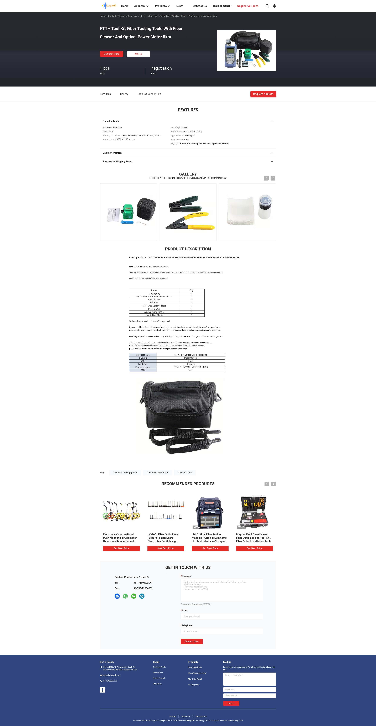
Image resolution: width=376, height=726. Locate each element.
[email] (117, 596)
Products (112, 16)
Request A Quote (263, 93)
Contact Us (157, 684)
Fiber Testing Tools (128, 16)
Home (102, 16)
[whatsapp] (125, 596)
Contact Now (192, 641)
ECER (241, 721)
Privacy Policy (201, 716)
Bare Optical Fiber (195, 667)
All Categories (193, 685)
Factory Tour (158, 673)
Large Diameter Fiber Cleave (120, 534)
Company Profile (159, 667)
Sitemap (172, 716)
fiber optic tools (185, 472)
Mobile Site (186, 716)
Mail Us (138, 54)
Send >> (231, 703)
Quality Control (159, 678)
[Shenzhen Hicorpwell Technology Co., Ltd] (109, 5)
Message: (186, 576)
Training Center (222, 5)
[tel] (150, 596)
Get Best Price (111, 54)
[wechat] (133, 596)
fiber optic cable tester (157, 472)
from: (185, 610)
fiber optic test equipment (125, 472)
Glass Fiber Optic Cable (197, 673)
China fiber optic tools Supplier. (145, 721)
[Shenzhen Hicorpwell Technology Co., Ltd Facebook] (102, 690)
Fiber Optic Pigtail (195, 679)
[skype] (142, 596)
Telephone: (187, 625)
